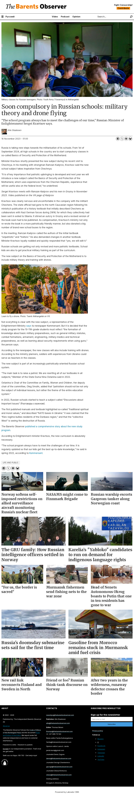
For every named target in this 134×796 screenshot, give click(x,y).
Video (55, 16)
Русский (10, 16)
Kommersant (36, 453)
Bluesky (100, 739)
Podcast (65, 16)
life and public (10, 463)
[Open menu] (2, 17)
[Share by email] (126, 139)
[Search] (131, 17)
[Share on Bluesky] (130, 139)
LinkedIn (100, 756)
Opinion (76, 16)
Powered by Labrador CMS (67, 792)
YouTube (100, 759)
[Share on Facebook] (118, 139)
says (28, 325)
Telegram (101, 753)
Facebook (101, 746)
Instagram (101, 749)
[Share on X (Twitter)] (122, 139)
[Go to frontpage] (36, 6)
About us (6, 726)
